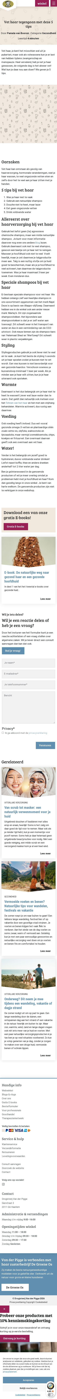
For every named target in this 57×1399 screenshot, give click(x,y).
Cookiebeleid (20, 1395)
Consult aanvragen (11, 1164)
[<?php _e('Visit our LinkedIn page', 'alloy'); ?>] (16, 1185)
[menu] (53, 3)
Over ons (6, 1098)
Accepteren (28, 1380)
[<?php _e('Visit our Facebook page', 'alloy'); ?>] (8, 1185)
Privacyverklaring (33, 1395)
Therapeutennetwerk (13, 1118)
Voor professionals (11, 1110)
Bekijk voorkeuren (28, 1388)
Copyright (30, 1302)
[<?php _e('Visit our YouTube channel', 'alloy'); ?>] (12, 1185)
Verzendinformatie (11, 1148)
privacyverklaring (38, 732)
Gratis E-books (15, 526)
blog (37, 242)
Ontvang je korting (14, 1338)
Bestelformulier (10, 1106)
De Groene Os (14, 1287)
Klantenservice (9, 1144)
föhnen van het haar (16, 402)
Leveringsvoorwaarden (13, 1156)
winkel (42, 3)
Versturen (45, 745)
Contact (6, 1172)
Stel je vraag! (12, 650)
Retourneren (8, 1152)
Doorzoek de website (13, 1168)
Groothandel (8, 1114)
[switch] (50, 1394)
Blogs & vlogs (9, 1094)
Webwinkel (7, 1090)
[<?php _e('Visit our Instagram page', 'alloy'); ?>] (3, 1185)
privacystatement (10, 1372)
